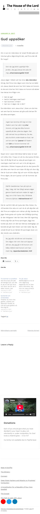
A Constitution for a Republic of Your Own (17, 487)
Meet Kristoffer (6, 468)
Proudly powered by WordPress (12, 509)
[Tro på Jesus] (28, 285)
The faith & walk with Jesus (11, 498)
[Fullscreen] (34, 414)
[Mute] (31, 414)
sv (7, 316)
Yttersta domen (33, 330)
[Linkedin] (14, 501)
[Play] (6, 414)
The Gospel (5, 494)
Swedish (4, 489)
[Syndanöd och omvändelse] (10, 303)
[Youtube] (3, 501)
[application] (20, 407)
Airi (30, 509)
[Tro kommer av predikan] (10, 285)
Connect (4, 476)
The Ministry (5, 472)
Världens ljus (7, 45)
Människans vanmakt (9, 330)
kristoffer (20, 45)
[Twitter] (9, 501)
